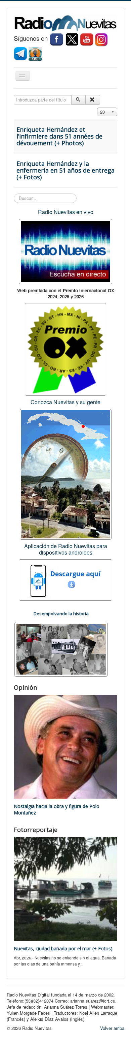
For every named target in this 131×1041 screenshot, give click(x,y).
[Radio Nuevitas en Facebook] (56, 39)
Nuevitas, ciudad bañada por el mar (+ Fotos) (63, 948)
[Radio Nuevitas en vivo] (35, 53)
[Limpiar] (92, 100)
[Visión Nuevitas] (86, 39)
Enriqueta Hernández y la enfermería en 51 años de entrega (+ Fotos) (65, 170)
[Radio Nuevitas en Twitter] (72, 39)
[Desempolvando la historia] (61, 648)
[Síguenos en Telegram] (21, 53)
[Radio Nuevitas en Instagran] (101, 39)
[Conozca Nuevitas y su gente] (65, 473)
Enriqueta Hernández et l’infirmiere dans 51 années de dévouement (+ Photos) (59, 136)
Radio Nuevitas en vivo (65, 212)
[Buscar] (78, 100)
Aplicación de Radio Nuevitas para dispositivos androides (65, 549)
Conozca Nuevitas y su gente (65, 402)
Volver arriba (112, 1028)
